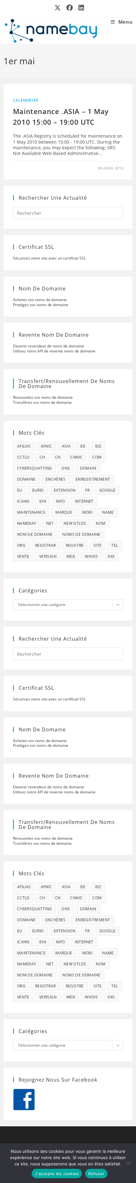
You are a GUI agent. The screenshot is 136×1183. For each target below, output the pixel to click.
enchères (56, 479)
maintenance (31, 512)
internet (84, 501)
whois (91, 556)
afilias (24, 446)
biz (98, 446)
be (82, 446)
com (97, 457)
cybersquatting (34, 468)
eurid (38, 490)
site (98, 545)
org (21, 545)
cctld (23, 457)
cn (58, 457)
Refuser (96, 1173)
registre (75, 545)
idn (42, 501)
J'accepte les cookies (57, 1173)
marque (63, 512)
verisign (48, 556)
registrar (45, 545)
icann (23, 501)
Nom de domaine (35, 534)
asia (66, 446)
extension (65, 490)
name (108, 512)
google (107, 490)
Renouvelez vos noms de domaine (43, 397)
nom (100, 523)
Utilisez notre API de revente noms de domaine (54, 351)
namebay (26, 523)
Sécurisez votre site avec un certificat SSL (49, 258)
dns (66, 468)
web (70, 556)
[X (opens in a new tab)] (58, 8)
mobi (87, 512)
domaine (26, 479)
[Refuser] (128, 1163)
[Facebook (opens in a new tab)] (70, 8)
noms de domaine (81, 534)
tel (114, 545)
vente (23, 556)
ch (42, 457)
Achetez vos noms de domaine (40, 299)
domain (88, 468)
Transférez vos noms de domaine (42, 402)
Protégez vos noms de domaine (40, 304)
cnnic (76, 457)
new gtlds (75, 523)
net (50, 523)
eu (19, 490)
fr (87, 490)
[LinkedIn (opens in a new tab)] (80, 8)
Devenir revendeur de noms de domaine (48, 346)
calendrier (26, 100)
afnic (46, 446)
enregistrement (93, 479)
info (60, 501)
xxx (111, 556)
